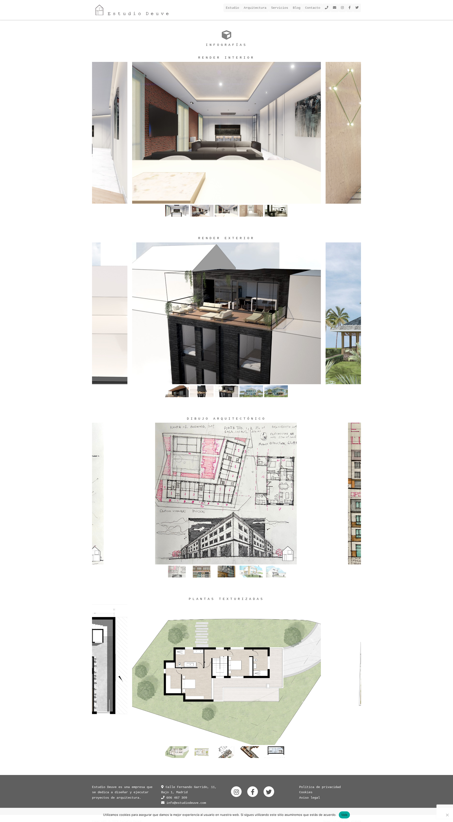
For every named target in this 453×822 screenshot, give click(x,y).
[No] (447, 815)
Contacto (312, 8)
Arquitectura (255, 8)
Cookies (305, 792)
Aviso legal (309, 798)
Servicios (279, 8)
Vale (344, 815)
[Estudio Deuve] (132, 10)
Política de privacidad (320, 787)
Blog (296, 8)
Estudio (232, 8)
